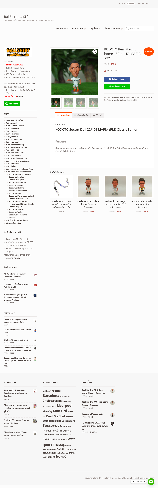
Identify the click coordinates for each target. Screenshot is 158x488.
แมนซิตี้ (46, 457)
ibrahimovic (67, 401)
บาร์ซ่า (68, 434)
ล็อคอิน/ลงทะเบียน (112, 28)
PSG (44, 417)
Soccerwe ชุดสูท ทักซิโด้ (18, 215)
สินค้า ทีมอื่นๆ (11, 166)
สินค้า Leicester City (14, 139)
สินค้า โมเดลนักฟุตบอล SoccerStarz (19, 169)
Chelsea (48, 401)
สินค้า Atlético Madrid (15, 126)
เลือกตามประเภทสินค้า (14, 223)
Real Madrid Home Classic (23, 204)
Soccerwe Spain (15, 207)
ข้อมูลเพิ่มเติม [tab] (83, 115)
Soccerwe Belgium (16, 177)
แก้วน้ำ (72, 453)
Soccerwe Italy (15, 193)
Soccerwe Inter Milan (18, 190)
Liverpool (64, 405)
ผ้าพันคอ (60, 439)
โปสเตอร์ (61, 457)
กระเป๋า (55, 431)
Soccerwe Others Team (18, 199)
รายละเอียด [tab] (65, 115)
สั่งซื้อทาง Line (118, 86)
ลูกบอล (67, 445)
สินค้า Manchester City (15, 145)
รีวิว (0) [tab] (99, 115)
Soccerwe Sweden (16, 209)
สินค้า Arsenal (11, 123)
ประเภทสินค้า (77, 28)
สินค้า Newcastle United (16, 153)
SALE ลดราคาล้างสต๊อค (14, 120)
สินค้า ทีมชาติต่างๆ (13, 163)
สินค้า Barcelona (12, 128)
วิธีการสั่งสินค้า (62, 28)
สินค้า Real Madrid (13, 155)
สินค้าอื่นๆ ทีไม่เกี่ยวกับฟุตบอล (17, 220)
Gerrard (58, 401)
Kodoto (123, 100)
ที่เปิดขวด (62, 434)
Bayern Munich (65, 396)
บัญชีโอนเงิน (95, 28)
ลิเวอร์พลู (58, 445)
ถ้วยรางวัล (12, 217)
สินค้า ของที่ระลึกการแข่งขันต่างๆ (18, 161)
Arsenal (55, 391)
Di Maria (115, 100)
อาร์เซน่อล (47, 453)
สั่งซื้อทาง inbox (118, 79)
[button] (94, 51)
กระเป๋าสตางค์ (65, 431)
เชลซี (54, 453)
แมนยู (52, 457)
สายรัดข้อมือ (58, 449)
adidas (46, 391)
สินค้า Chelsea (11, 131)
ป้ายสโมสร (49, 439)
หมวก (73, 449)
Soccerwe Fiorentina (17, 182)
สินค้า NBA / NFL (12, 150)
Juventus (47, 406)
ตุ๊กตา (56, 435)
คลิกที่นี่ (20, 96)
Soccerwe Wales (15, 212)
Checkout (144, 3)
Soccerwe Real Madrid (120, 97)
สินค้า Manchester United (16, 147)
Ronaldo (69, 417)
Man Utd (60, 411)
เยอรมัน (65, 453)
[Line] (151, 481)
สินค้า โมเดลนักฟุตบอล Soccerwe (18, 172)
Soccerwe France (16, 185)
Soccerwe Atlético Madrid (20, 174)
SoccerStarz (68, 421)
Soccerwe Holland (16, 188)
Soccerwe (51, 426)
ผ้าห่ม (66, 439)
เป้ (62, 453)
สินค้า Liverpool (12, 142)
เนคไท (58, 453)
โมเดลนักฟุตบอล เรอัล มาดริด (141, 97)
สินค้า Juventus (12, 136)
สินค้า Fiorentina (12, 134)
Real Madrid (132, 100)
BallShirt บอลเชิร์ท (17, 17)
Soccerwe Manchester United (21, 196)
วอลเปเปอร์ (47, 449)
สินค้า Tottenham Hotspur (16, 158)
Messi (70, 411)
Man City (47, 411)
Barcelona (51, 395)
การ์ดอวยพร (48, 434)
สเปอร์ (67, 450)
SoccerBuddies (52, 421)
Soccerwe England (16, 180)
